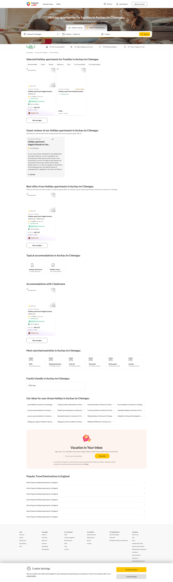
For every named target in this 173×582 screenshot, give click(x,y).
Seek (65, 534)
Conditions (135, 552)
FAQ (65, 546)
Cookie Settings (131, 576)
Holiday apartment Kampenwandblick (71, 91)
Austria (21, 537)
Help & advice (90, 537)
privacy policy (31, 576)
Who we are (135, 534)
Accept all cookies (131, 570)
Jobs (133, 537)
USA (20, 546)
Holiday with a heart (137, 543)
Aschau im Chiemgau (41, 52)
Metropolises (45, 549)
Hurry (133, 540)
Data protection (136, 555)
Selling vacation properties (139, 549)
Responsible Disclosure (138, 561)
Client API (112, 537)
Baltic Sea (44, 540)
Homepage (29, 52)
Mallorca (44, 534)
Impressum (135, 558)
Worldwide (45, 546)
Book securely (68, 540)
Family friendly (54, 52)
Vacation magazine (69, 537)
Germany (21, 534)
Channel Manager (114, 534)
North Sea (44, 537)
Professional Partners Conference (119, 540)
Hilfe (65, 543)
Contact (66, 549)
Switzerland (22, 540)
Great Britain (22, 543)
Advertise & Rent (91, 534)
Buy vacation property (138, 546)
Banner (89, 540)
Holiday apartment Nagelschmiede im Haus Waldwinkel (47, 91)
